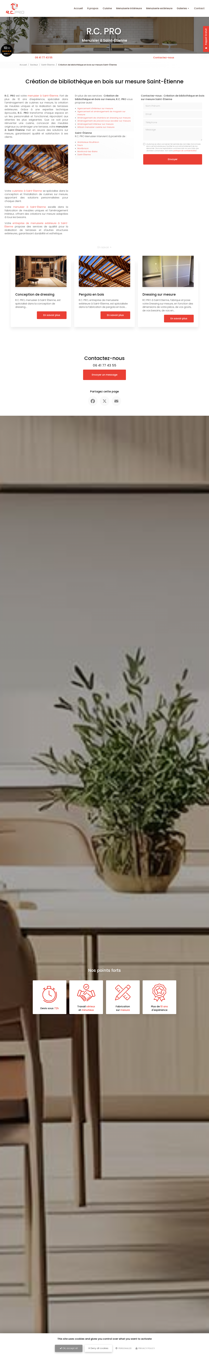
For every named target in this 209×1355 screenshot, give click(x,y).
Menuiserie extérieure (159, 8)
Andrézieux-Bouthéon (88, 142)
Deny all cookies (99, 1348)
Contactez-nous (163, 57)
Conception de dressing (34, 294)
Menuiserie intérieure (129, 8)
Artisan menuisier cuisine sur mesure (95, 127)
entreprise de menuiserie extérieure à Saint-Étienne (36, 224)
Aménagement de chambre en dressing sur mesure (104, 117)
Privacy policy (146, 1348)
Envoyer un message (104, 374)
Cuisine (107, 8)
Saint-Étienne (48, 64)
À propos (92, 8)
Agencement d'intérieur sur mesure (95, 108)
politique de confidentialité (184, 150)
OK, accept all (70, 1348)
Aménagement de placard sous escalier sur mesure (104, 121)
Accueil (78, 8)
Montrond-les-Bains (87, 151)
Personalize (125, 1348)
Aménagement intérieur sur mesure (95, 124)
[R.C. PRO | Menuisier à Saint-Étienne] (15, 8)
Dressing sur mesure (159, 294)
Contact (199, 8)
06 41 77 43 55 (43, 57)
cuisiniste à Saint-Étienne (27, 191)
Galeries (182, 8)
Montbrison (83, 148)
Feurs (80, 145)
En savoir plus (51, 315)
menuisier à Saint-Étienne (43, 95)
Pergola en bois (91, 294)
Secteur (34, 64)
